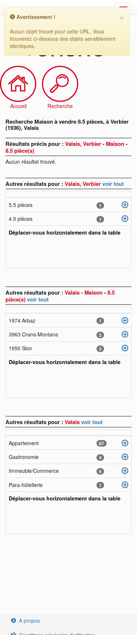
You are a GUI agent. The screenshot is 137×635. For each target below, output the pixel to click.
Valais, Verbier (83, 184)
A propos (29, 620)
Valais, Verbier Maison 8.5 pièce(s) (66, 147)
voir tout (113, 184)
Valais (73, 422)
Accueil (18, 105)
